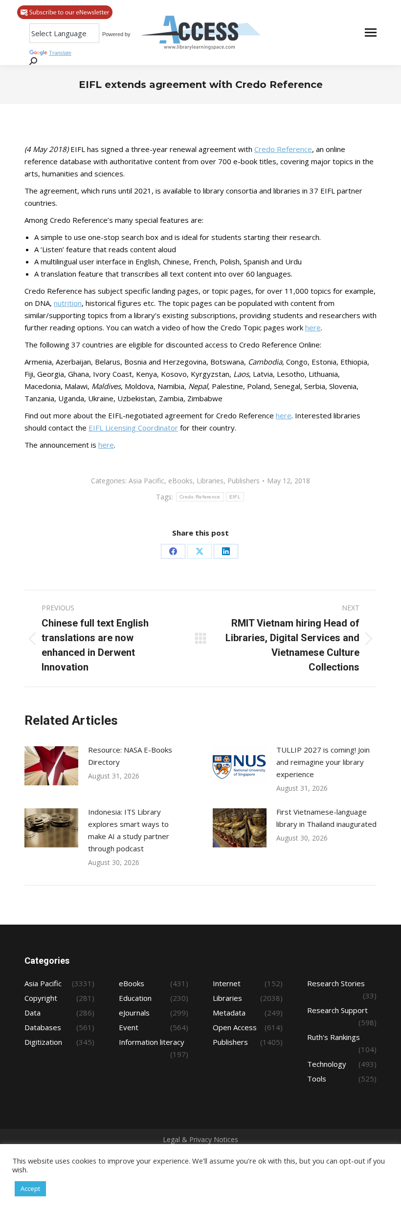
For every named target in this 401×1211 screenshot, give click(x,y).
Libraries (210, 480)
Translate (60, 53)
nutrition (68, 303)
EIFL (235, 496)
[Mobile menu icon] (371, 32)
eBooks (180, 480)
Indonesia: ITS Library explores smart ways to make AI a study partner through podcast (128, 830)
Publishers (243, 480)
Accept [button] (30, 1188)
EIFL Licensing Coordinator (133, 427)
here (313, 327)
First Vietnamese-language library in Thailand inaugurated (326, 818)
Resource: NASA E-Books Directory (130, 756)
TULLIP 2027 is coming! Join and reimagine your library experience (323, 762)
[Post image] (51, 765)
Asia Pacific (146, 480)
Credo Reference (283, 149)
